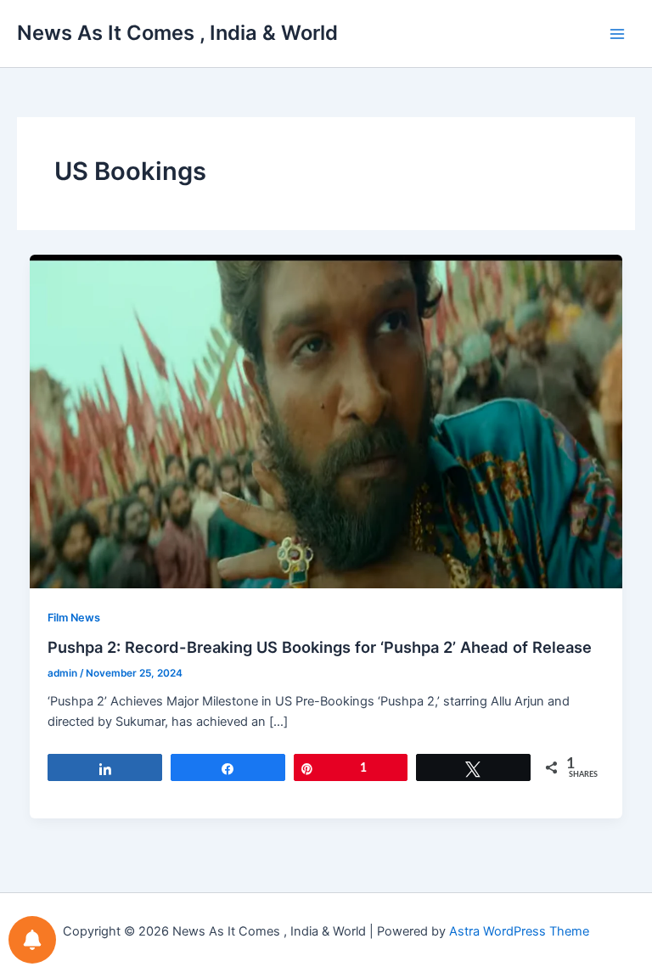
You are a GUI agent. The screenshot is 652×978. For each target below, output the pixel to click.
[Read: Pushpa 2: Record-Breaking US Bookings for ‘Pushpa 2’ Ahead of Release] (326, 420)
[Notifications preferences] (32, 940)
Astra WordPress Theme (519, 931)
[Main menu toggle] (617, 34)
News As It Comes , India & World (177, 32)
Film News (74, 617)
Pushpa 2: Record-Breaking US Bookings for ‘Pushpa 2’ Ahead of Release (320, 647)
